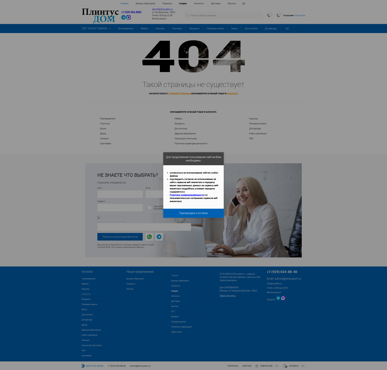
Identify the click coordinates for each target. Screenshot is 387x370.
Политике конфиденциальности (187, 194)
